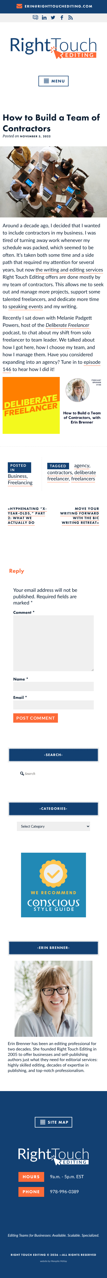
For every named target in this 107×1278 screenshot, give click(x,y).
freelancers (83, 478)
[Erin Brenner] (53, 999)
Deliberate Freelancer (67, 324)
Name (21, 679)
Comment (24, 612)
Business (17, 475)
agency (81, 465)
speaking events (25, 306)
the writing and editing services (69, 269)
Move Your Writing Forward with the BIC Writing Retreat (79, 515)
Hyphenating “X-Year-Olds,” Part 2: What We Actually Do (27, 515)
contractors (59, 472)
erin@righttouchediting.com (58, 6)
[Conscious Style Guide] (53, 916)
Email (20, 697)
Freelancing (20, 482)
